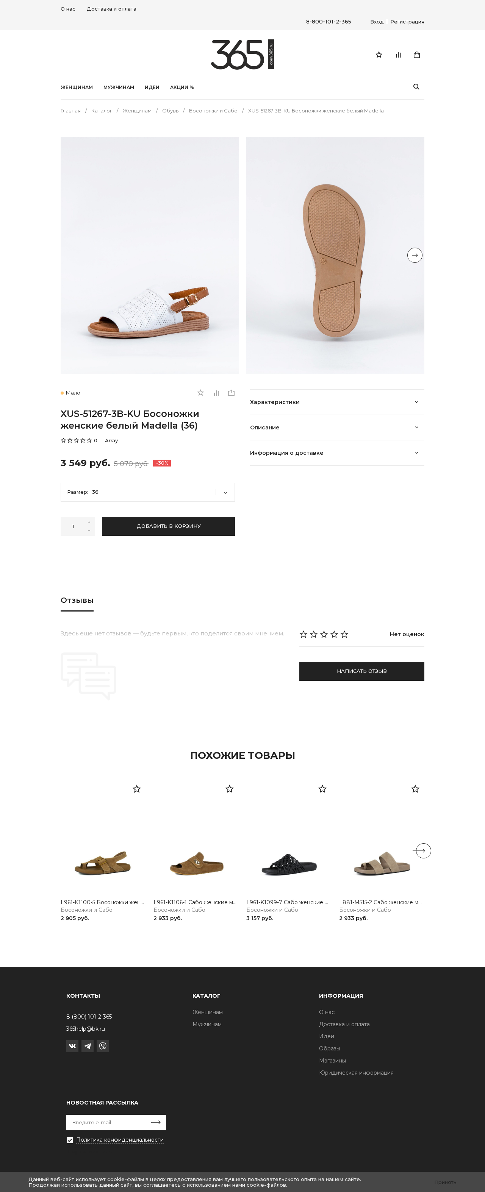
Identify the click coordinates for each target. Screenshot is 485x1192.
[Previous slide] (70, 255)
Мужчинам (118, 87)
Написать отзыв (362, 671)
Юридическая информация (356, 1072)
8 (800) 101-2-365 (89, 1016)
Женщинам (77, 87)
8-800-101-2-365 (328, 22)
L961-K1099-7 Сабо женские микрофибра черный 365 (289, 902)
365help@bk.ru (85, 1028)
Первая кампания (91, 1151)
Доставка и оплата (111, 9)
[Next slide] (414, 255)
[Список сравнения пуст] (397, 54)
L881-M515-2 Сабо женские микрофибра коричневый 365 (381, 902)
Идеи (326, 1036)
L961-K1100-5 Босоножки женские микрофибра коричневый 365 (103, 902)
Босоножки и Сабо (87, 910)
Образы (329, 1048)
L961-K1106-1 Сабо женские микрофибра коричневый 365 (196, 902)
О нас (68, 9)
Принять (445, 1182)
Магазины (332, 1060)
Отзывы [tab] (77, 600)
